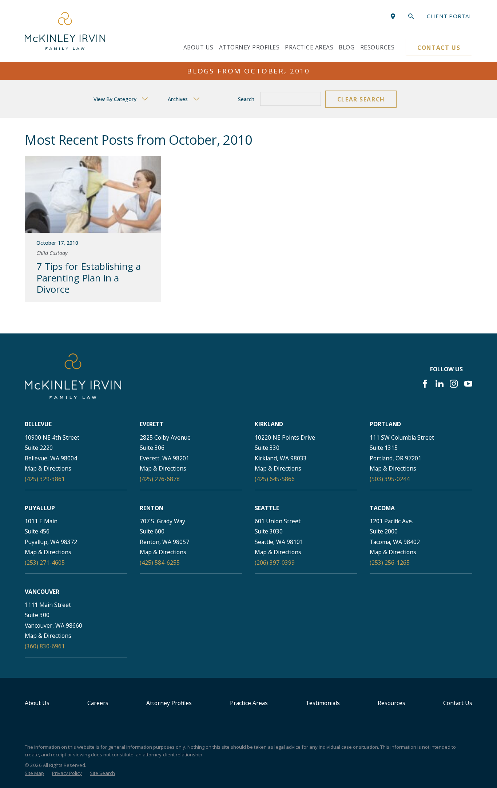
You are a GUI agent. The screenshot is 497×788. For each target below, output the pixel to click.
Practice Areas (249, 703)
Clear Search (361, 99)
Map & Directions (48, 468)
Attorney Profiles (169, 703)
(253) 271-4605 (45, 563)
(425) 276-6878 (160, 479)
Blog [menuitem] (346, 47)
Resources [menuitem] (377, 47)
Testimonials (323, 703)
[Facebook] (425, 384)
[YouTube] (468, 384)
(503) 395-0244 (390, 479)
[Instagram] (454, 384)
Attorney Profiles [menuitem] (249, 47)
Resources (391, 703)
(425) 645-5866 (275, 479)
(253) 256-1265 (390, 563)
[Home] (65, 30)
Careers (97, 703)
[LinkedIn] (440, 384)
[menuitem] (34, 773)
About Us (37, 703)
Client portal (449, 16)
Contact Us (438, 48)
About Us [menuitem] (198, 47)
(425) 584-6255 (160, 563)
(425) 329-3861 (45, 479)
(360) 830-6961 (45, 646)
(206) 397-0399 (275, 563)
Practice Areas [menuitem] (309, 47)
